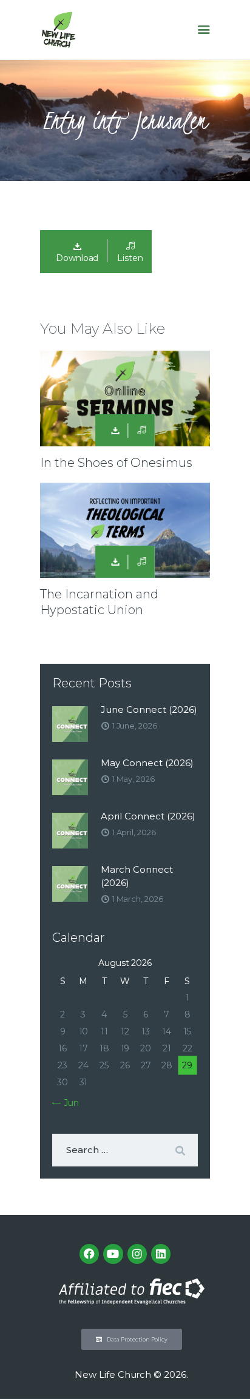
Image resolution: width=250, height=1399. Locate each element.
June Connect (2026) (149, 709)
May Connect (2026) (147, 763)
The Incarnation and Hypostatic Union (99, 602)
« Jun (68, 1102)
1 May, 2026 (133, 779)
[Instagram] (137, 1253)
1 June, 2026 (134, 725)
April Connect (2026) (148, 816)
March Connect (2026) (137, 876)
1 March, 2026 (137, 899)
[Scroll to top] (229, 1370)
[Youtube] (113, 1253)
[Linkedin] (161, 1253)
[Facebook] (89, 1253)
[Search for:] (125, 1150)
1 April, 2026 (134, 832)
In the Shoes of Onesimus (116, 462)
